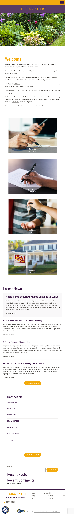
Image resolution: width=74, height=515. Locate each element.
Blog (33, 495)
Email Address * (13, 421)
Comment (12, 440)
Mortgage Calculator (32, 150)
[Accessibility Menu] (5, 510)
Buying (50, 495)
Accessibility (48, 493)
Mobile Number (13, 434)
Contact (32, 498)
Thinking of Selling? (32, 271)
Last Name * (12, 414)
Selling (50, 498)
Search (9, 467)
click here (17, 84)
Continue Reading (11, 313)
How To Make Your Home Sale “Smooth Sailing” (22, 320)
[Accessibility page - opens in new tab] (21, 512)
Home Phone (12, 427)
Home (33, 493)
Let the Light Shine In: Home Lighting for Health (23, 363)
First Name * (12, 408)
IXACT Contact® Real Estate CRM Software (47, 512)
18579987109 (11, 502)
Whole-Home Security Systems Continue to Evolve (32, 296)
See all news (32, 383)
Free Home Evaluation (32, 190)
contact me (15, 102)
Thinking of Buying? (32, 231)
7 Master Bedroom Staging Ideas (16, 342)
